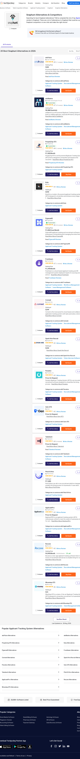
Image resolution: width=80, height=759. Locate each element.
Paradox (48, 371)
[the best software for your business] (7, 4)
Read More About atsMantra (54, 116)
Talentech (48, 437)
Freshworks (50, 261)
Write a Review (68, 62)
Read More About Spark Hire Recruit (58, 350)
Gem (48, 409)
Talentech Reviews (55, 449)
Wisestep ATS (50, 582)
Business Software (5, 8)
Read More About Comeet (53, 316)
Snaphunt (50, 8)
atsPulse (48, 58)
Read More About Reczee (53, 559)
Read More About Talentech (55, 446)
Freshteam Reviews (55, 278)
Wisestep (49, 584)
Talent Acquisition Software (20, 8)
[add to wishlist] (42, 58)
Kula (46, 182)
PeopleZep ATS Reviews (56, 162)
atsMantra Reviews (55, 119)
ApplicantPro (50, 508)
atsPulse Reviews (54, 76)
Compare (46, 3)
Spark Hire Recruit (51, 338)
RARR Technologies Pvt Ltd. (54, 100)
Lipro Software (51, 59)
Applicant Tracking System (37, 8)
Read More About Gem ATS (55, 416)
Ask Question (55, 3)
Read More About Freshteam (60, 275)
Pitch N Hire (49, 472)
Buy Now (68, 174)
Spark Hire (50, 302)
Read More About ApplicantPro (61, 521)
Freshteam (49, 259)
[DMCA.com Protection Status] (30, 748)
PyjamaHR (49, 218)
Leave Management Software (62, 287)
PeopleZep (50, 143)
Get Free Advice (53, 90)
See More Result (61, 619)
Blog (63, 3)
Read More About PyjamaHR (54, 236)
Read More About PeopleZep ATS (63, 159)
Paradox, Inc (50, 372)
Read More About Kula (54, 198)
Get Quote (68, 90)
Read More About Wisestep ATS (55, 598)
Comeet (48, 300)
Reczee (48, 544)
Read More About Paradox (59, 384)
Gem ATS (48, 407)
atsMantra (49, 98)
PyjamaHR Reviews (55, 239)
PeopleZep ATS (50, 142)
